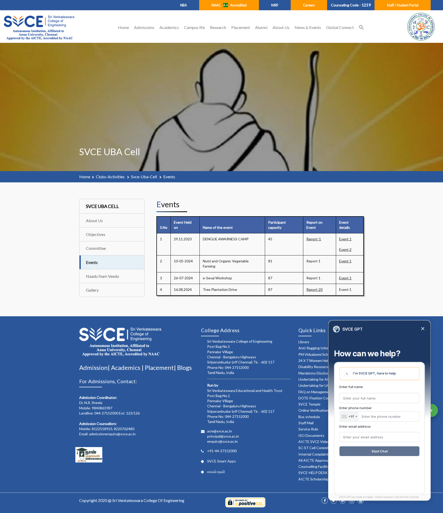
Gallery (92, 290)
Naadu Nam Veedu (102, 276)
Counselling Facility (313, 466)
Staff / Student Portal (402, 5)
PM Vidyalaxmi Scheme (316, 354)
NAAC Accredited (229, 5)
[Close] (423, 328)
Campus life (194, 27)
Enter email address (355, 426)
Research (218, 27)
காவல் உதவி (216, 471)
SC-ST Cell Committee (316, 448)
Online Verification (313, 410)
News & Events (308, 27)
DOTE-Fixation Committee (319, 398)
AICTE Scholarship (313, 479)
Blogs (184, 367)
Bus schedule (309, 417)
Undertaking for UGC (315, 385)
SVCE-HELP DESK (313, 472)
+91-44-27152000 (222, 451)
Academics (169, 27)
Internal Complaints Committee (323, 454)
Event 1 (345, 239)
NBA (183, 5)
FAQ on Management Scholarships (326, 392)
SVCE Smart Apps (221, 461)
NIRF (274, 5)
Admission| (95, 367)
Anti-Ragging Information (318, 348)
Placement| (161, 367)
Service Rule (308, 429)
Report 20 (314, 289)
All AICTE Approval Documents (323, 460)
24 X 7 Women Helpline (317, 360)
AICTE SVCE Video (314, 441)
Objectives (95, 234)
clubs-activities (110, 176)
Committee (96, 248)
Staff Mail (306, 423)
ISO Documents (311, 435)
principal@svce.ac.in (223, 436)
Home (123, 27)
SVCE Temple (309, 404)
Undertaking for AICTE (317, 379)
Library (303, 342)
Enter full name (351, 387)
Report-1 (313, 239)
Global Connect (340, 27)
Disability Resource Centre (319, 366)
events (169, 176)
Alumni (261, 27)
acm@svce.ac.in (219, 431)
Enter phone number (355, 408)
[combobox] (349, 416)
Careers (309, 5)
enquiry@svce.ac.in (222, 441)
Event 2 (345, 249)
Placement (240, 27)
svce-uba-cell (144, 176)
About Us (281, 27)
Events (92, 262)
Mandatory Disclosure (316, 373)
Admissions (144, 27)
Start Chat (379, 451)
